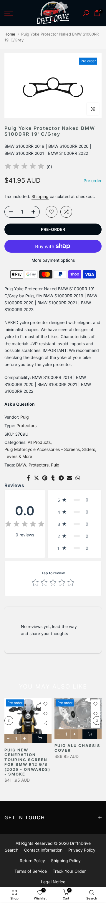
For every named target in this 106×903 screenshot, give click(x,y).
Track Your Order (69, 871)
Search (11, 849)
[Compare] (66, 212)
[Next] (97, 720)
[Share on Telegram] (61, 477)
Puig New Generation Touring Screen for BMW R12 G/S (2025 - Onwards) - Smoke (27, 762)
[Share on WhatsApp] (77, 477)
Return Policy (32, 860)
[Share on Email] (69, 477)
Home (9, 34)
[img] (24, 167)
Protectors (26, 425)
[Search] (86, 13)
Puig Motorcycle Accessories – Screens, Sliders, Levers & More (50, 453)
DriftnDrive (80, 843)
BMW (21, 464)
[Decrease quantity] (9, 212)
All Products (39, 442)
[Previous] (8, 720)
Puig (24, 416)
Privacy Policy (81, 849)
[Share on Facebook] (28, 477)
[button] (74, 499)
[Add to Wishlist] (51, 212)
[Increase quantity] (35, 212)
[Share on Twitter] (36, 477)
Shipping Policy (66, 860)
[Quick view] (45, 713)
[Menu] (14, 13)
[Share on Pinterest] (44, 477)
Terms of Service (30, 871)
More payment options (53, 260)
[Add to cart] (39, 738)
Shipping (40, 196)
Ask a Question (19, 404)
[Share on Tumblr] (53, 477)
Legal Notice (53, 881)
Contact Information (43, 849)
